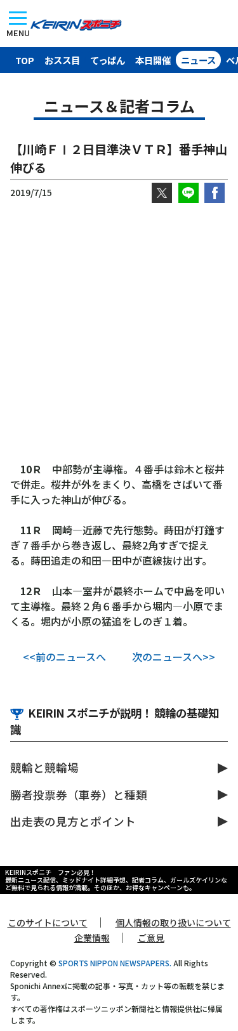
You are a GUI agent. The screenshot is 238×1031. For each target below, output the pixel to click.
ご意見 (151, 937)
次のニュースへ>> (173, 656)
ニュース (198, 60)
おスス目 (62, 60)
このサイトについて (48, 922)
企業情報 (92, 937)
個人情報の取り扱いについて (173, 922)
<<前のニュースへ (64, 656)
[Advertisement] (119, 332)
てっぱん (107, 60)
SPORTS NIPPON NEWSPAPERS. (114, 962)
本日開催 (153, 60)
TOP (24, 60)
